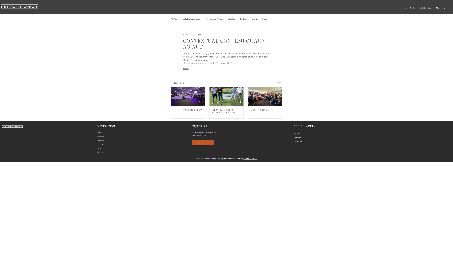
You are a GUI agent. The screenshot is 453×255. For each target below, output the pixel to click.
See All (279, 82)
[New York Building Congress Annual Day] (227, 96)
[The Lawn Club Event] (188, 96)
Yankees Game (260, 110)
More (264, 19)
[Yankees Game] (265, 96)
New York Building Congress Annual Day (224, 111)
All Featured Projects (214, 19)
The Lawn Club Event (188, 110)
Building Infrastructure (192, 19)
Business (243, 19)
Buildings (231, 19)
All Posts (174, 19)
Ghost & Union (250, 158)
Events (255, 19)
